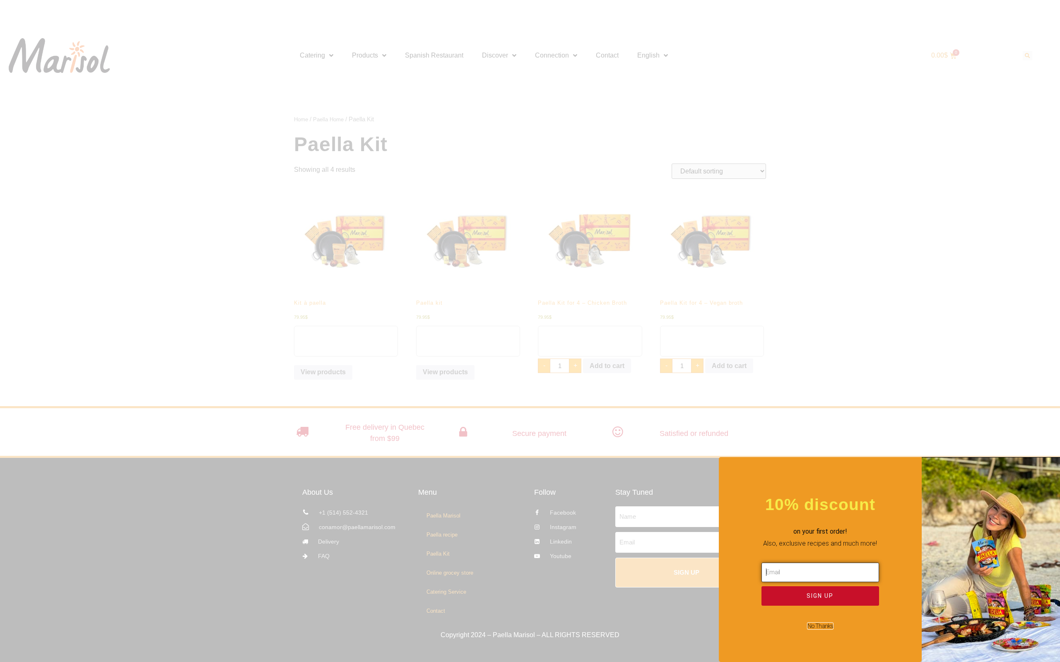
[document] (530, 331)
